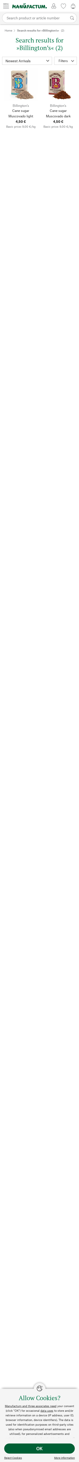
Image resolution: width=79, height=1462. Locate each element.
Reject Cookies (13, 1457)
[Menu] (6, 6)
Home (8, 30)
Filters (63, 61)
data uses (46, 1410)
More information (64, 1457)
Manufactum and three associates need (30, 1406)
